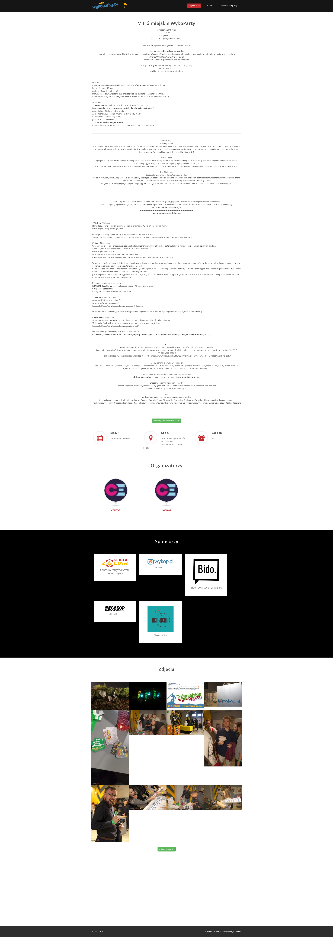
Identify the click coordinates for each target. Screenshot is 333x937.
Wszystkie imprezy (229, 5)
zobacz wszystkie (166, 849)
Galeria (210, 5)
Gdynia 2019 (194, 5)
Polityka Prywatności (232, 931)
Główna (208, 931)
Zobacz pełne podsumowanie (166, 420)
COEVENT (115, 510)
